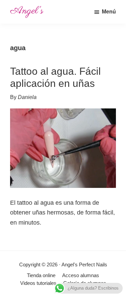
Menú (109, 11)
